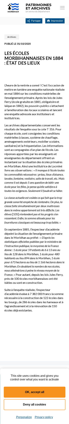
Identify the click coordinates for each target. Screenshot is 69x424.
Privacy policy (44, 417)
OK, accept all (34, 392)
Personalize (24, 417)
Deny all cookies (34, 404)
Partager (36, 20)
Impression (57, 20)
